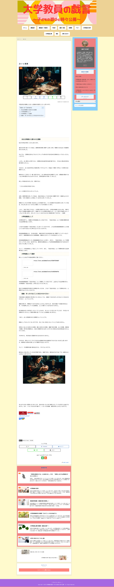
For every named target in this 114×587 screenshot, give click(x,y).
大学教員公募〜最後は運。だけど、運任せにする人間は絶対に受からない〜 (85, 80)
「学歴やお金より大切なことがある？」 (84, 84)
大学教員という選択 (26, 113)
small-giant (85, 49)
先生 (25, 440)
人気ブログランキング (24, 415)
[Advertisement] (44, 50)
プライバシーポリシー (57, 582)
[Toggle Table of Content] (42, 108)
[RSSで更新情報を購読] (45, 458)
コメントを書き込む (44, 570)
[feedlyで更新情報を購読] (42, 458)
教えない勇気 (78, 76)
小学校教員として (26, 111)
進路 (32, 440)
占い (28, 440)
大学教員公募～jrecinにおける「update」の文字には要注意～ (85, 91)
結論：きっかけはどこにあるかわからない (32, 115)
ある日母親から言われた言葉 (29, 109)
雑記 (21, 440)
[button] (61, 97)
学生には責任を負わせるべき (82, 87)
